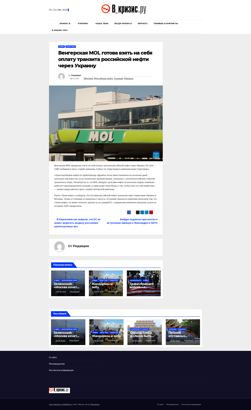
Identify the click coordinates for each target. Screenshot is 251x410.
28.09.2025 (61, 341)
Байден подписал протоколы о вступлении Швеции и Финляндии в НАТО (132, 221)
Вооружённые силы (69, 280)
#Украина (128, 78)
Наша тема (102, 23)
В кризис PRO (60, 30)
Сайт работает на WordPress (60, 404)
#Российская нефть (103, 78)
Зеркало (143, 23)
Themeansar (94, 404)
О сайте (53, 357)
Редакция (76, 75)
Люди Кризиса (123, 23)
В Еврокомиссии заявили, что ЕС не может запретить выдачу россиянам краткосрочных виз (77, 223)
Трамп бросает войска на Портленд (141, 287)
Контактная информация (61, 370)
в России (172, 329)
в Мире (61, 46)
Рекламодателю (57, 364)
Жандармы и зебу (102, 285)
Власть (146, 329)
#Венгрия (88, 78)
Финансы (181, 329)
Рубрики (83, 23)
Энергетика (70, 46)
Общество (114, 280)
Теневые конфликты (165, 23)
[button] (201, 27)
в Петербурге (136, 329)
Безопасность (135, 280)
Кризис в (65, 23)
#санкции (118, 78)
